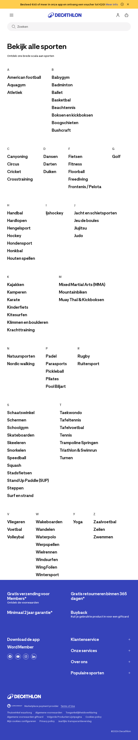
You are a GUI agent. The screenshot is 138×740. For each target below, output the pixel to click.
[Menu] (11, 15)
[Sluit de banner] (128, 4)
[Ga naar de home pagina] (65, 15)
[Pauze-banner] (122, 4)
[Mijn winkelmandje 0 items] (126, 15)
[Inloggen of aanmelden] (118, 15)
